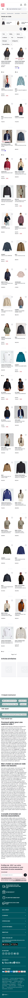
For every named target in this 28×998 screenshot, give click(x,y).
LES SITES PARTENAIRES (7, 926)
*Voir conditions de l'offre (6, 878)
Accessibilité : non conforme (7, 988)
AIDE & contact (5, 909)
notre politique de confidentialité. (19, 880)
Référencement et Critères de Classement (10, 979)
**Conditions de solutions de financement (14, 987)
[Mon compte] (21, 4)
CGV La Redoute (5, 978)
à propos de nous (6, 921)
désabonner (18, 879)
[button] (25, 4)
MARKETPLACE (5, 932)
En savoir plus (8, 941)
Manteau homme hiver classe (10, 704)
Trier (3, 34)
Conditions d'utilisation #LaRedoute (9, 984)
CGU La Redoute (13, 982)
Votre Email (4, 872)
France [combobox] (5, 994)
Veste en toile (24, 13)
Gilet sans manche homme (9, 700)
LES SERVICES (5, 915)
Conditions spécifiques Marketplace (17, 978)
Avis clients (20, 982)
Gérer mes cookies (12, 985)
